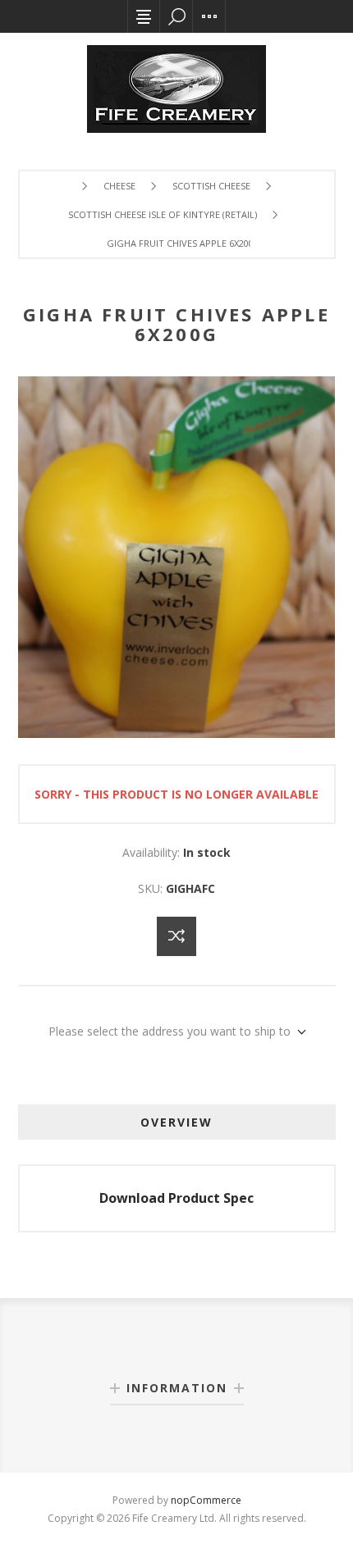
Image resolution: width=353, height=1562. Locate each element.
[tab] (177, 1122)
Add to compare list (176, 936)
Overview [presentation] (176, 1122)
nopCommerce (206, 1500)
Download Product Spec (176, 1198)
